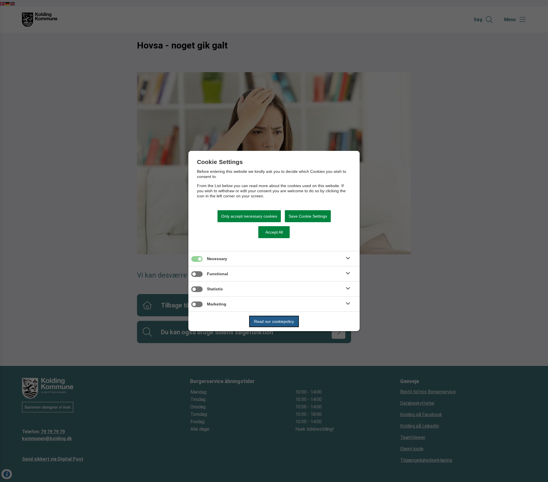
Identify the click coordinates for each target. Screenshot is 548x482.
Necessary (217, 258)
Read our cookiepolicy (274, 321)
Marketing (216, 304)
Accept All (274, 232)
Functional (217, 274)
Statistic (215, 289)
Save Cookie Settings (308, 216)
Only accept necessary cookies (249, 216)
